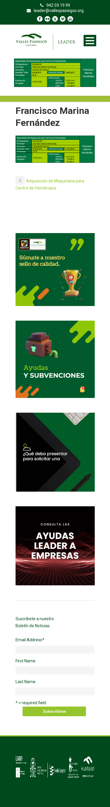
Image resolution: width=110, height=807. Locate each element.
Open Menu (90, 40)
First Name (25, 661)
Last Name (25, 681)
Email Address (30, 639)
